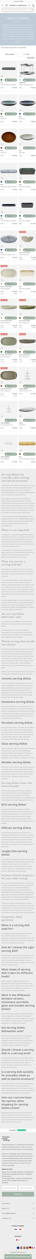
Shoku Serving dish (5, 288)
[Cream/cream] (20, 148)
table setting (22, 516)
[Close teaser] (31, 1255)
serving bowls (20, 605)
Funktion (22, 82)
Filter (28, 54)
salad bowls (22, 607)
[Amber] (20, 454)
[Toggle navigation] (2, 5)
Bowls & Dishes (13, 47)
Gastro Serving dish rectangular (8, 84)
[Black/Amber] (1, 148)
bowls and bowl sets (26, 897)
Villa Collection (24, 252)
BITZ (2, 82)
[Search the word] (32, 10)
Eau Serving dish (5, 458)
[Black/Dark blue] (20, 114)
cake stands (10, 890)
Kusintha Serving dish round (8, 254)
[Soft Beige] (20, 250)
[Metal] (20, 80)
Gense (21, 422)
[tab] (18, 1203)
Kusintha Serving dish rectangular (9, 186)
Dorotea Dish (22, 425)
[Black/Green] (1, 80)
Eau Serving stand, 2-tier (7, 425)
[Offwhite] (20, 386)
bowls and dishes (24, 519)
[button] (18, 1256)
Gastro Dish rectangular (25, 186)
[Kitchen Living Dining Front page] (18, 5)
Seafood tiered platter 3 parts (26, 84)
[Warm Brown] (20, 352)
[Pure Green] (20, 318)
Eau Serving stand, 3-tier (25, 390)
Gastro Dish (3, 118)
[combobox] (18, 10)
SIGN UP (18, 1194)
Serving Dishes (22, 47)
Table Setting (4, 47)
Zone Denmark (23, 388)
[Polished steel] (20, 420)
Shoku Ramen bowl (24, 254)
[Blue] (1, 182)
